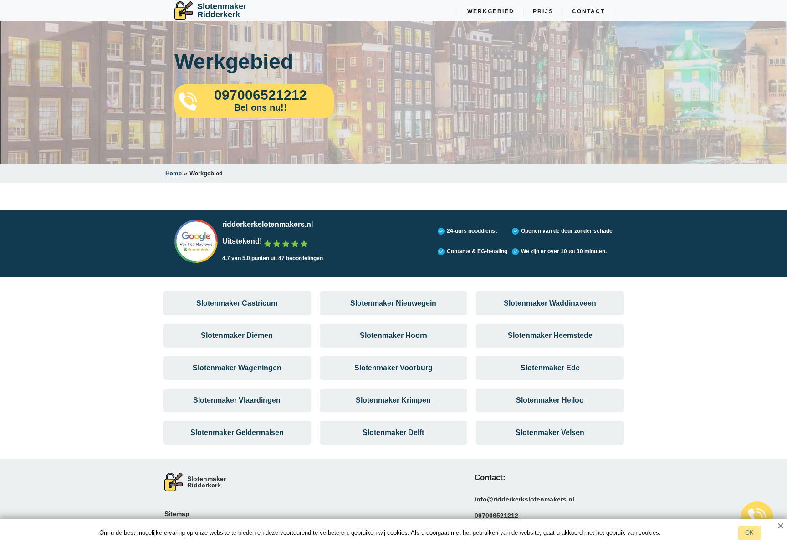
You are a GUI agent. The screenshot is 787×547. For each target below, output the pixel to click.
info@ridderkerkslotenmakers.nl (524, 499)
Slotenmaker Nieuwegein (393, 303)
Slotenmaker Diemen (237, 335)
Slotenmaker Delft (393, 432)
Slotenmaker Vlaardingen (237, 400)
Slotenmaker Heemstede (550, 335)
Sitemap (176, 513)
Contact (588, 11)
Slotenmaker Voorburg (393, 368)
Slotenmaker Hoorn (393, 335)
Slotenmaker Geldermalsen (237, 432)
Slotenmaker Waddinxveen (550, 303)
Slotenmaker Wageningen (237, 368)
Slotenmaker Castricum (236, 303)
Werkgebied (490, 11)
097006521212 (496, 515)
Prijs (543, 11)
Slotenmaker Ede (550, 368)
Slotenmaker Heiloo (550, 400)
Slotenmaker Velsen (550, 432)
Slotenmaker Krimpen (393, 400)
